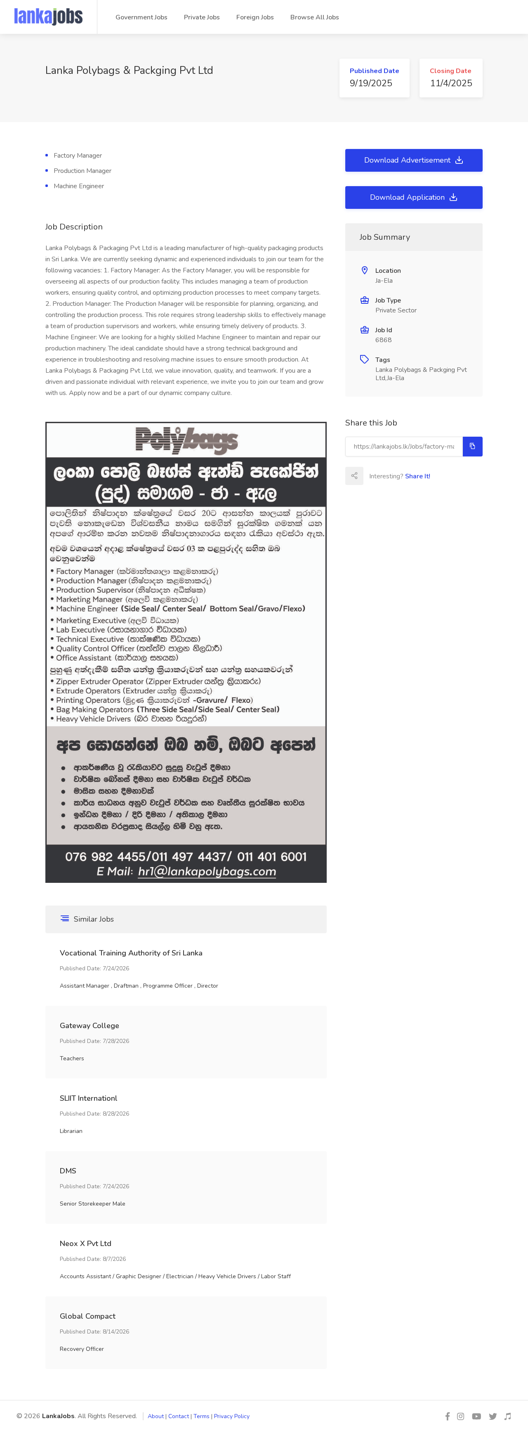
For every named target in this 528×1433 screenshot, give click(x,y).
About (156, 1416)
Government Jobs (141, 17)
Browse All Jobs (314, 17)
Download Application (408, 197)
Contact (178, 1416)
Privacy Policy (232, 1416)
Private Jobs (202, 17)
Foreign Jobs (255, 17)
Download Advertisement (408, 160)
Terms (201, 1416)
